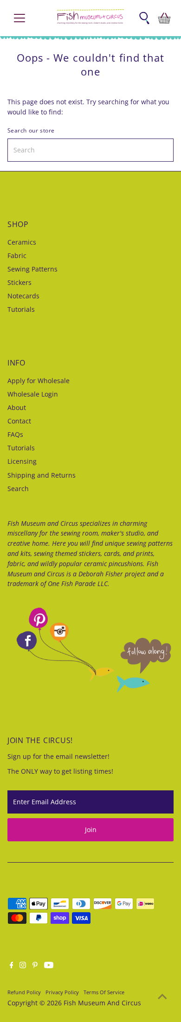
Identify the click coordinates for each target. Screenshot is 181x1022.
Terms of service (104, 992)
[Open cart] (164, 18)
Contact (19, 420)
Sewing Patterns (32, 269)
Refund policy (24, 992)
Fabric (16, 255)
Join (91, 829)
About (16, 407)
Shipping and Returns (41, 475)
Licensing (22, 461)
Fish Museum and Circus (102, 1002)
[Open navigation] (27, 18)
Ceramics (21, 242)
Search (18, 488)
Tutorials (21, 309)
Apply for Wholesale (38, 380)
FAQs (15, 434)
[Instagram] (22, 966)
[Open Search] (144, 18)
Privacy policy (62, 992)
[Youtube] (49, 966)
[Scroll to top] (162, 996)
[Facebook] (11, 966)
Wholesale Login (32, 394)
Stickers (19, 282)
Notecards (23, 295)
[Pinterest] (35, 966)
